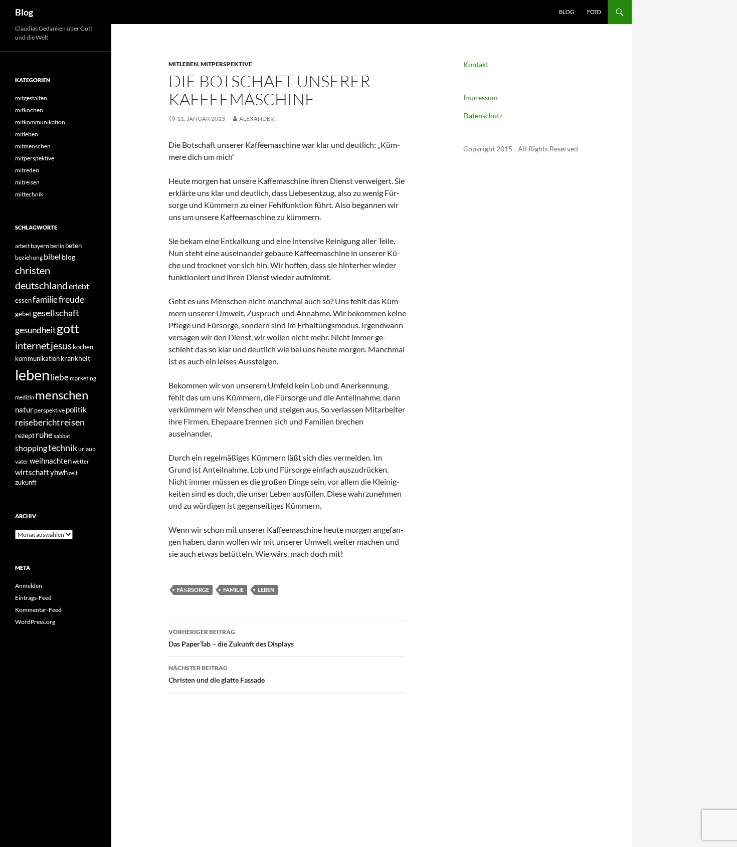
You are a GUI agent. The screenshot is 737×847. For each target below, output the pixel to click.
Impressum (480, 97)
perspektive (49, 410)
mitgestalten (31, 98)
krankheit (75, 358)
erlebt (79, 286)
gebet (23, 314)
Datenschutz (482, 115)
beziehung (29, 257)
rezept (25, 435)
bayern (40, 246)
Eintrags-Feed (33, 597)
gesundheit (35, 330)
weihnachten (51, 460)
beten (73, 246)
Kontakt (475, 64)
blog (68, 257)
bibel (52, 256)
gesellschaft (56, 312)
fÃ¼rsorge (193, 589)
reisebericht (37, 422)
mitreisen (27, 182)
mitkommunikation (40, 122)
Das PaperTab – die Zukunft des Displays (231, 638)
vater (22, 461)
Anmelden (28, 585)
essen (23, 300)
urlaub (87, 449)
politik (76, 409)
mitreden (27, 170)
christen (32, 270)
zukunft (26, 482)
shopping (31, 448)
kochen (83, 347)
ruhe (44, 435)
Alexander (256, 118)
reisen (73, 422)
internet (32, 345)
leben (266, 589)
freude (71, 299)
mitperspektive (226, 64)
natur (24, 409)
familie (233, 589)
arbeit (22, 246)
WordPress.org (35, 621)
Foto (594, 12)
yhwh (59, 472)
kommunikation (37, 358)
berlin (57, 246)
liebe (60, 377)
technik (62, 448)
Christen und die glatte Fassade (216, 674)
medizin (24, 397)
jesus (61, 345)
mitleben (183, 64)
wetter (81, 461)
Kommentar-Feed (38, 609)
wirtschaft (32, 472)
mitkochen (29, 110)
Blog (24, 12)
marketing (83, 378)
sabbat (62, 436)
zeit (73, 473)
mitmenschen (33, 146)
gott (68, 328)
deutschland (41, 285)
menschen (61, 394)
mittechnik (29, 194)
